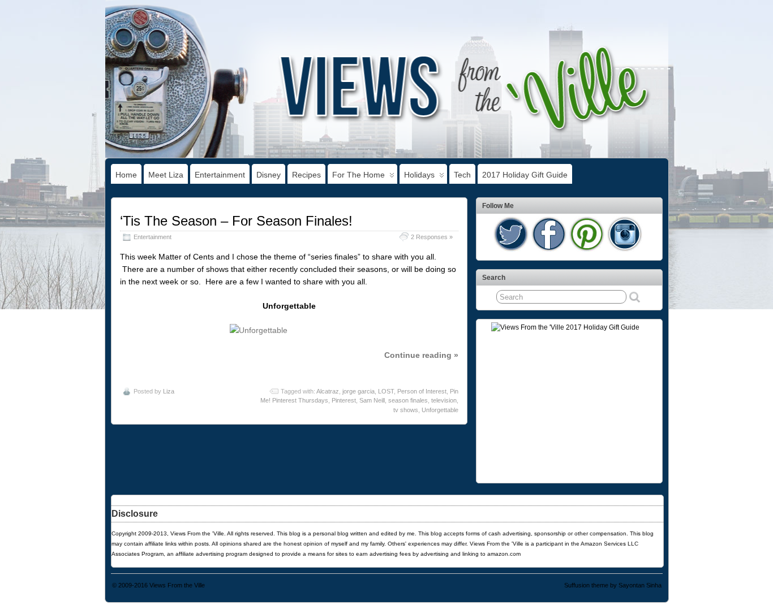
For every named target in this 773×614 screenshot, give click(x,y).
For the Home (358, 174)
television (444, 400)
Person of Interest (421, 391)
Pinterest (344, 400)
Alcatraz (327, 391)
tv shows (405, 410)
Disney (268, 174)
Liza (168, 391)
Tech (462, 174)
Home (126, 174)
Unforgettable (440, 410)
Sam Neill (372, 400)
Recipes (306, 174)
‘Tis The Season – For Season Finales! (236, 220)
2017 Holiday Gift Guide (525, 174)
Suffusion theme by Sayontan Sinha (613, 585)
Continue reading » (421, 355)
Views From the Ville (177, 585)
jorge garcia (358, 391)
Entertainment (220, 174)
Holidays (419, 174)
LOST (386, 391)
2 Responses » (432, 237)
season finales (408, 400)
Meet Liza (165, 174)
